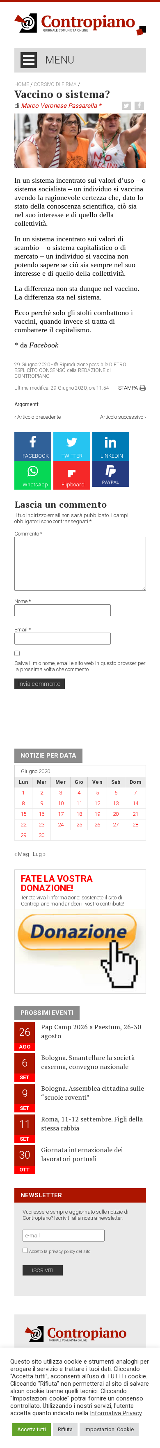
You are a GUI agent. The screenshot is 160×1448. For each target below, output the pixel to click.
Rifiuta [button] (65, 1429)
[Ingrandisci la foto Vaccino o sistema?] (80, 140)
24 (61, 825)
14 (135, 803)
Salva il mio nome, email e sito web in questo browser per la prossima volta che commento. (80, 666)
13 (116, 803)
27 (116, 825)
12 (97, 803)
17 (61, 814)
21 (135, 814)
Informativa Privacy (116, 1413)
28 (135, 825)
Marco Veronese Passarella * (61, 105)
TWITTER (72, 456)
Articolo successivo (121, 417)
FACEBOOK (36, 456)
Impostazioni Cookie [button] (109, 1429)
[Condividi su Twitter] (127, 106)
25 (79, 825)
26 (97, 825)
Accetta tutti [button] (31, 1429)
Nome (22, 601)
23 (41, 825)
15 (23, 814)
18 (79, 814)
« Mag (21, 854)
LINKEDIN (112, 456)
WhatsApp (35, 484)
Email (22, 629)
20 (116, 814)
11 (79, 803)
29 (23, 835)
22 (23, 825)
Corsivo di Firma (55, 84)
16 (41, 814)
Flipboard (73, 484)
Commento (28, 534)
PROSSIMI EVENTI (47, 1013)
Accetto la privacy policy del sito (59, 1251)
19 (97, 814)
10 (61, 803)
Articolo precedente (39, 417)
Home (21, 84)
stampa (128, 388)
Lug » (39, 854)
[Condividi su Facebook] (140, 106)
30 (41, 835)
